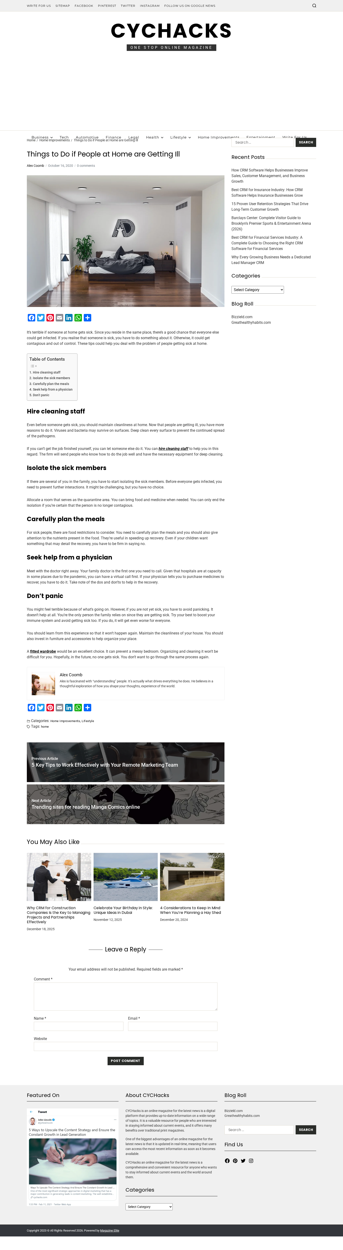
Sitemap (63, 5)
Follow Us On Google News (189, 5)
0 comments (86, 165)
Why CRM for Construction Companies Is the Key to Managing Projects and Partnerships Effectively (58, 915)
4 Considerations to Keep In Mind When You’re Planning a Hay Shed (190, 910)
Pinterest (107, 5)
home (45, 726)
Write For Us (39, 5)
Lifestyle (178, 137)
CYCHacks (171, 31)
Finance (113, 137)
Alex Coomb (35, 165)
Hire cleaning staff (46, 372)
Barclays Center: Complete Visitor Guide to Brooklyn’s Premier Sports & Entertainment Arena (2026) (271, 223)
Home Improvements (218, 137)
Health (152, 137)
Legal (133, 137)
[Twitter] (243, 1161)
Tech (64, 137)
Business (40, 137)
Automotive (87, 137)
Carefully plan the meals (51, 384)
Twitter (128, 5)
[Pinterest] (235, 1161)
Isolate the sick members (52, 378)
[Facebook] (227, 1161)
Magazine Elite (109, 1230)
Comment (43, 979)
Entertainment (260, 137)
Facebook (84, 5)
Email (134, 1018)
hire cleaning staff (173, 448)
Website (40, 1038)
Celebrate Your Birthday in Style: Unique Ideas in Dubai (123, 910)
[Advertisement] (172, 95)
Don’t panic (41, 395)
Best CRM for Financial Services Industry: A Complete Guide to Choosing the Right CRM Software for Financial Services (267, 243)
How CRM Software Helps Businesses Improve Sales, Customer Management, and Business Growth (269, 176)
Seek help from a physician (53, 390)
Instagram (150, 5)
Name (40, 1018)
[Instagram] (251, 1161)
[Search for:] (262, 143)
